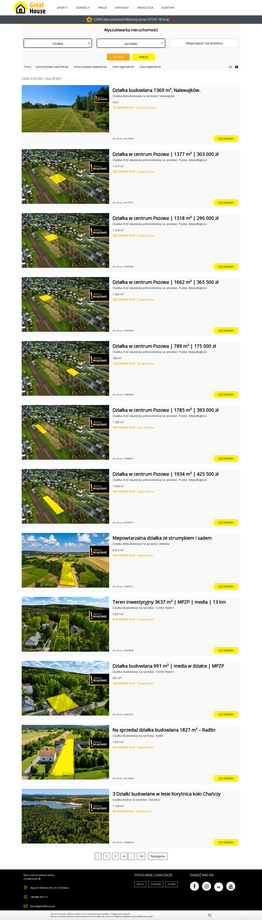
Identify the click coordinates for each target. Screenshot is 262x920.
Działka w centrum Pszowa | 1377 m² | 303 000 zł (165, 154)
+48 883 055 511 (39, 897)
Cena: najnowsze (150, 67)
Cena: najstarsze (123, 67)
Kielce (140, 884)
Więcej (143, 57)
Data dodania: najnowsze (90, 67)
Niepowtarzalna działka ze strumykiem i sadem (162, 538)
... (131, 856)
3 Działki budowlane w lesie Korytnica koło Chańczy (167, 794)
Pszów (171, 884)
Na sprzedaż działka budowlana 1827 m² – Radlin (164, 730)
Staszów (156, 884)
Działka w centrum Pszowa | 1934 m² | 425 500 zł (165, 474)
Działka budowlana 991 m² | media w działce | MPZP (168, 666)
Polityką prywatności (120, 914)
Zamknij (210, 915)
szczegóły (226, 138)
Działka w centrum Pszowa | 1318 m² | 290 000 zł (165, 218)
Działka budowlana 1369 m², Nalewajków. (157, 90)
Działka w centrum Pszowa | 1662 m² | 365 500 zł (165, 282)
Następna (158, 856)
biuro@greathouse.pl (42, 906)
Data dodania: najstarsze (52, 67)
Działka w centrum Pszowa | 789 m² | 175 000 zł (164, 346)
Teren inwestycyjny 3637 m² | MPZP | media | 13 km (169, 602)
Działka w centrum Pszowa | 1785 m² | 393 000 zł (165, 410)
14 (141, 856)
